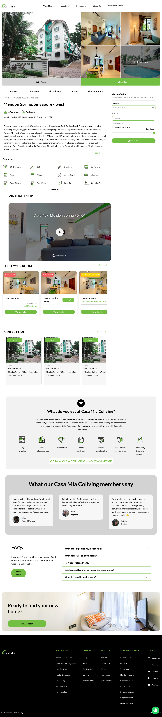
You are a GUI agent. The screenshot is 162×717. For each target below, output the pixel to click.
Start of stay (117, 113)
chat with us (134, 141)
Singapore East (126, 698)
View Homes (48, 6)
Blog (85, 658)
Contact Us (105, 663)
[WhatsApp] (155, 710)
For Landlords (61, 686)
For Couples (68, 300)
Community (81, 6)
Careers (104, 669)
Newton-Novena (127, 675)
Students (97, 6)
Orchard (123, 663)
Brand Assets (88, 680)
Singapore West (127, 692)
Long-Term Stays (62, 669)
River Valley (125, 658)
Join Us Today (27, 623)
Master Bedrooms (63, 675)
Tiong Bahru (125, 669)
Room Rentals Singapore (66, 663)
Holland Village (126, 703)
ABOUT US (105, 651)
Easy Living (60, 680)
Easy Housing (61, 692)
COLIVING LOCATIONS (130, 651)
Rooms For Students (64, 658)
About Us (105, 658)
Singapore (16, 98)
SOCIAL (151, 651)
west (24, 98)
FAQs (85, 663)
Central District (127, 680)
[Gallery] (21, 282)
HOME (6, 98)
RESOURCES (88, 651)
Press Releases (107, 680)
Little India (125, 686)
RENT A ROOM (62, 651)
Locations (65, 6)
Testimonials (88, 669)
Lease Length (117, 123)
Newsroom (105, 675)
